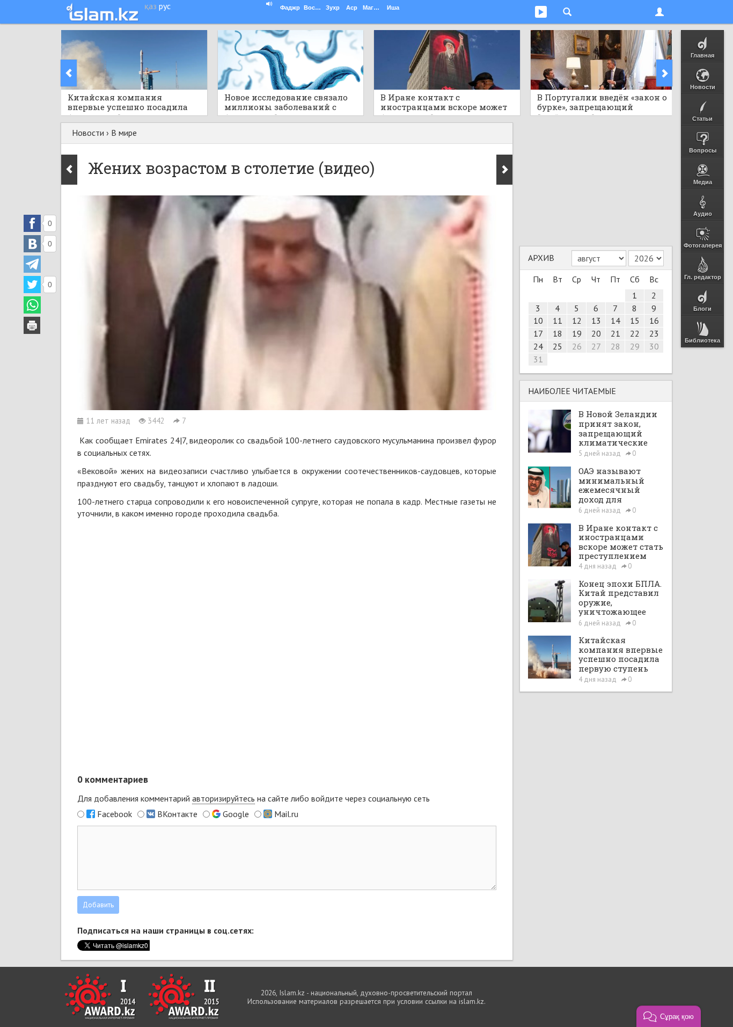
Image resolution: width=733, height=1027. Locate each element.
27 (596, 346)
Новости (88, 132)
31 (538, 359)
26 (577, 346)
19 (577, 333)
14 (615, 320)
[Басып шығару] (32, 325)
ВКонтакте (177, 814)
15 (635, 320)
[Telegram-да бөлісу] (32, 264)
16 (654, 320)
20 (596, 333)
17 (538, 333)
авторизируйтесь (223, 798)
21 (615, 333)
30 (654, 346)
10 (538, 320)
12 (577, 320)
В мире (124, 132)
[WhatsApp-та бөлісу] (32, 305)
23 (654, 333)
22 (635, 333)
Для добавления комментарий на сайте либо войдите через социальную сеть (253, 798)
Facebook (114, 814)
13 (596, 320)
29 (635, 346)
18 (557, 333)
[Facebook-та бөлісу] (32, 223)
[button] (668, 1016)
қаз (150, 6)
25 (557, 346)
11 (557, 320)
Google (236, 814)
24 (538, 346)
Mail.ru (286, 814)
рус (165, 6)
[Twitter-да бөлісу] (32, 284)
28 (615, 346)
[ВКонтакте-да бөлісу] (32, 243)
